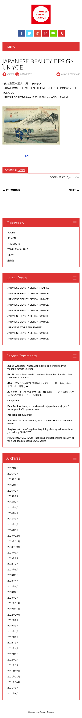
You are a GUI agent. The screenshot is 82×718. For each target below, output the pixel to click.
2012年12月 (13, 603)
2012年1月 (13, 665)
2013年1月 (13, 598)
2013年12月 (13, 535)
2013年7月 (13, 564)
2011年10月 (13, 682)
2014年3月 (13, 519)
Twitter (29, 33)
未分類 (10, 260)
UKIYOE (21, 170)
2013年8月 (13, 558)
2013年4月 (13, 581)
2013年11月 (13, 541)
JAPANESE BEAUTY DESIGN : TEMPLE (28, 288)
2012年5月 (13, 643)
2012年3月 (13, 654)
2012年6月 (13, 637)
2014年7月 (13, 502)
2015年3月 (13, 491)
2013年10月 (13, 547)
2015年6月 (13, 485)
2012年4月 (13, 648)
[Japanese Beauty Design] (41, 22)
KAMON (11, 238)
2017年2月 (13, 468)
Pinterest (45, 33)
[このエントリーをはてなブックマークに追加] (26, 157)
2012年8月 (13, 626)
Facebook (21, 33)
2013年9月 (13, 552)
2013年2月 (13, 592)
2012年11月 (13, 609)
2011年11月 (13, 676)
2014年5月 (13, 507)
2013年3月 (13, 586)
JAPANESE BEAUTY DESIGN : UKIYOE (28, 293)
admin (10, 74)
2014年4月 (13, 513)
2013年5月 (13, 575)
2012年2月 (13, 659)
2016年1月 (13, 474)
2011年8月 (13, 693)
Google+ (37, 33)
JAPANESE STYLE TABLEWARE (24, 327)
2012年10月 (13, 614)
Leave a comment (70, 74)
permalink (73, 177)
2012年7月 (13, 631)
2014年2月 (13, 524)
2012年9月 (13, 620)
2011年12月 (13, 671)
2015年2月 (13, 496)
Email (53, 33)
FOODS (11, 232)
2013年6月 (13, 569)
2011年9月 (13, 688)
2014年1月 (13, 530)
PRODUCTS (13, 244)
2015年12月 (13, 479)
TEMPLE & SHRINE (17, 249)
